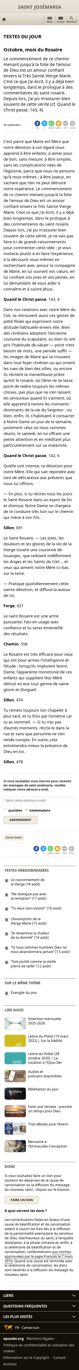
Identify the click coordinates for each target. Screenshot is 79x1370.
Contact (59, 1357)
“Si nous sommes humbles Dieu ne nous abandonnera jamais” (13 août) (40, 949)
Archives (10, 1364)
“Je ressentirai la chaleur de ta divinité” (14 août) (30, 935)
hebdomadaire (39, 810)
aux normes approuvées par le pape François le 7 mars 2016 (39, 1256)
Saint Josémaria (39, 7)
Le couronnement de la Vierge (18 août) (28, 882)
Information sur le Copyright (26, 1357)
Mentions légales (40, 1338)
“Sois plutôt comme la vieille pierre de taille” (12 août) (33, 963)
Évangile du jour (24, 992)
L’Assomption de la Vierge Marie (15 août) (29, 921)
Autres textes (14, 837)
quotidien (15, 810)
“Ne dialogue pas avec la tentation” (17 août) (29, 896)
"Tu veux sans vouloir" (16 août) (36, 908)
